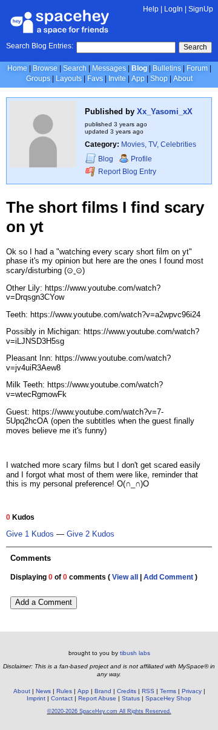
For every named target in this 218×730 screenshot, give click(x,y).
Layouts (69, 78)
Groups (38, 78)
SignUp (200, 9)
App (138, 78)
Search (195, 47)
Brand (102, 691)
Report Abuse (97, 698)
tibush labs (135, 653)
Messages (109, 68)
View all (125, 577)
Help (151, 9)
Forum (197, 68)
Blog (139, 68)
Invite (117, 78)
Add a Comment (43, 602)
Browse (45, 68)
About (183, 78)
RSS (148, 691)
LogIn (173, 9)
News (43, 691)
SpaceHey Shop (168, 698)
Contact (62, 698)
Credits (126, 691)
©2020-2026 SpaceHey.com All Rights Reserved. (109, 711)
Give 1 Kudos (30, 534)
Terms (168, 691)
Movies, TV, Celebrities (158, 144)
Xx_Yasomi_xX (165, 111)
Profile (141, 159)
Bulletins (167, 68)
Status (131, 698)
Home (17, 68)
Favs (95, 78)
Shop (159, 78)
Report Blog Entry (126, 172)
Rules (64, 691)
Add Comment (168, 577)
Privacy (192, 691)
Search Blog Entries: (39, 46)
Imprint (36, 698)
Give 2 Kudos (90, 534)
